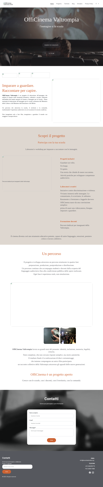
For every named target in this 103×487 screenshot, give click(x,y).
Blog (73, 4)
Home (52, 4)
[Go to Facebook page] (90, 473)
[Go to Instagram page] (93, 473)
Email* (31, 420)
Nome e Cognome (7, 463)
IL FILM (51, 53)
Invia (51, 440)
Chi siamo (79, 4)
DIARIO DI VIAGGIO (51, 45)
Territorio (66, 4)
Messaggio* (33, 427)
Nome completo (34, 412)
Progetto (59, 4)
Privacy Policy (89, 4)
